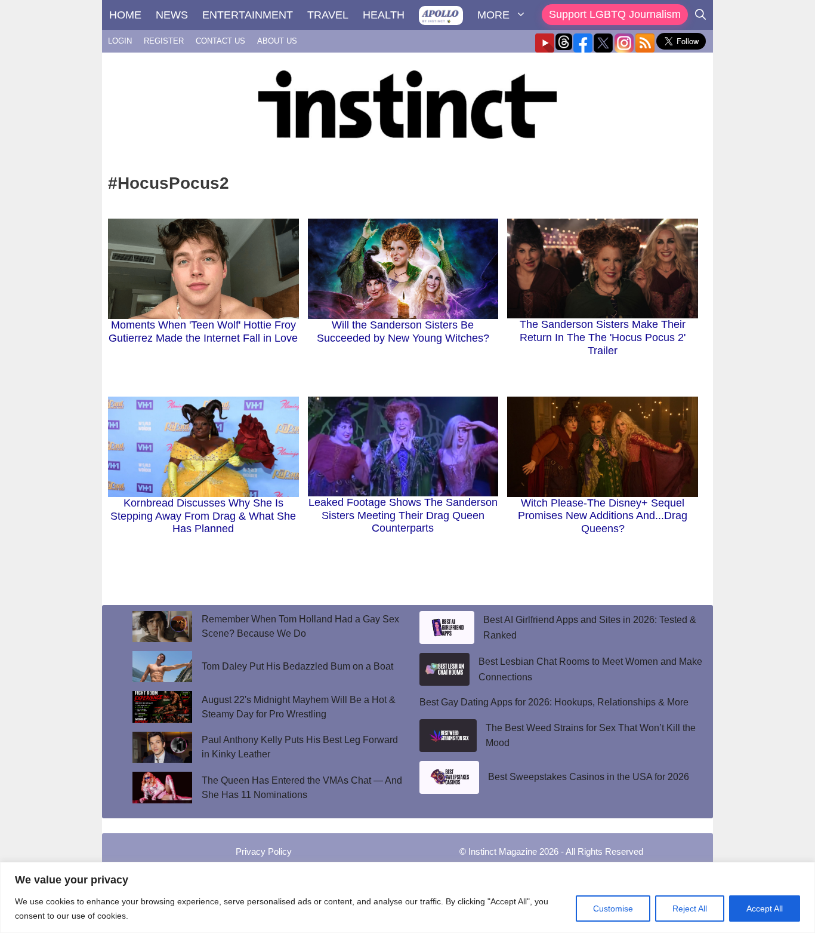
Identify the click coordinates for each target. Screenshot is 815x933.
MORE (493, 15)
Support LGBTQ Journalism (615, 14)
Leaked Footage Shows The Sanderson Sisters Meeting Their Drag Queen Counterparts (403, 515)
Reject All (689, 908)
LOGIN (120, 40)
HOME (125, 15)
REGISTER (164, 40)
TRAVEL (327, 15)
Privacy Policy (264, 851)
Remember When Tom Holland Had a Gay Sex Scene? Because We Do (300, 626)
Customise (613, 908)
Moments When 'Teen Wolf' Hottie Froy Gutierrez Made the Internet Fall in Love (203, 331)
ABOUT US (277, 40)
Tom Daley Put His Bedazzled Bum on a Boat (297, 666)
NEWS (172, 15)
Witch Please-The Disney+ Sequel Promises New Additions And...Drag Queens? (602, 516)
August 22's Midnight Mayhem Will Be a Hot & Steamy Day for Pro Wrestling (299, 707)
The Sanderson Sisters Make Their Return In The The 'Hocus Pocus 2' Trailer (603, 337)
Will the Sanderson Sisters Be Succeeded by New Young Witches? (403, 331)
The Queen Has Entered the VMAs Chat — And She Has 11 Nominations (302, 787)
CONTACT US (220, 40)
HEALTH (384, 15)
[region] (407, 897)
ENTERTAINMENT (247, 15)
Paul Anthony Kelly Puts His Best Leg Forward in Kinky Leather (300, 747)
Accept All (764, 908)
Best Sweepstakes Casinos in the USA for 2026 (588, 777)
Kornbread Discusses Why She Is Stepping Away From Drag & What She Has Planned (203, 516)
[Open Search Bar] (700, 15)
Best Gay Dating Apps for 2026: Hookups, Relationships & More (554, 702)
